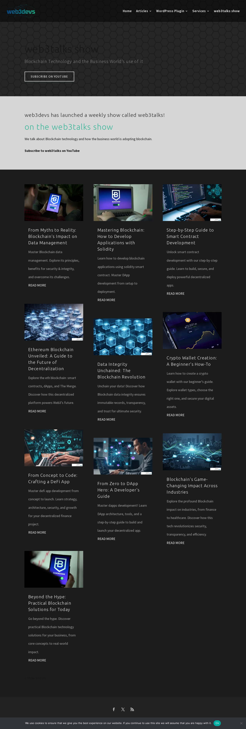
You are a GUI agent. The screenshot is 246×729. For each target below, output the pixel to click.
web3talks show (227, 11)
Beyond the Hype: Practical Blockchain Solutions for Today (49, 603)
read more (37, 285)
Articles (142, 11)
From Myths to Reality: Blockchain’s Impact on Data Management (52, 236)
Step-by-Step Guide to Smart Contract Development (190, 236)
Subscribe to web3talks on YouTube (52, 150)
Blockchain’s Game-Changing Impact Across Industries (192, 485)
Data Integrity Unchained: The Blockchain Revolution (121, 370)
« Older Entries (35, 678)
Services (199, 11)
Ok (217, 723)
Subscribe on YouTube (49, 76)
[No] (241, 723)
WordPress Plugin (170, 11)
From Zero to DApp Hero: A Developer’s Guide (118, 490)
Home (127, 11)
